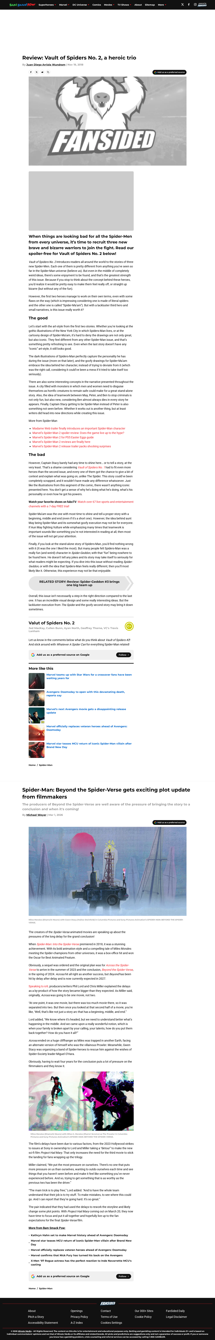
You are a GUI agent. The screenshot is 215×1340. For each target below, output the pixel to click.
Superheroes (46, 4)
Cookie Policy (143, 1316)
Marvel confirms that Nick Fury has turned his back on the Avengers (77, 1255)
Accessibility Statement (43, 1322)
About (138, 4)
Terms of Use (109, 1316)
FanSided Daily (175, 1311)
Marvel (63, 4)
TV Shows (123, 4)
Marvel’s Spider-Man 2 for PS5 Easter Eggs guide (63, 437)
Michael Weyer (36, 814)
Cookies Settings (111, 1322)
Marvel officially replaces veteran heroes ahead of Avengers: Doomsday (79, 1249)
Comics (96, 4)
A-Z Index (77, 1322)
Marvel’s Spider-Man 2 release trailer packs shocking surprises (71, 446)
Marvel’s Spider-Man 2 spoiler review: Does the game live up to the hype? (78, 433)
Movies (108, 4)
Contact (106, 1311)
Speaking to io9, (39, 986)
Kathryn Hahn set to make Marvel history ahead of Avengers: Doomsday (79, 1235)
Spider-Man (46, 765)
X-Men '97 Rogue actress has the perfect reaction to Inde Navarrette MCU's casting (81, 1262)
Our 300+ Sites (144, 1311)
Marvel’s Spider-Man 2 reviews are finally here (61, 441)
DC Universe (80, 4)
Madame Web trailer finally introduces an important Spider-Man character (78, 428)
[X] (182, 4)
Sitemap (150, 4)
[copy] (48, 72)
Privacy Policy (79, 1316)
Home (32, 765)
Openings (77, 1311)
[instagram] (195, 4)
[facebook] (189, 4)
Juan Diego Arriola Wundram (45, 64)
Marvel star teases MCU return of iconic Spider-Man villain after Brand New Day (81, 1242)
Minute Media (25, 1331)
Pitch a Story (36, 1316)
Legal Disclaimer (176, 1316)
